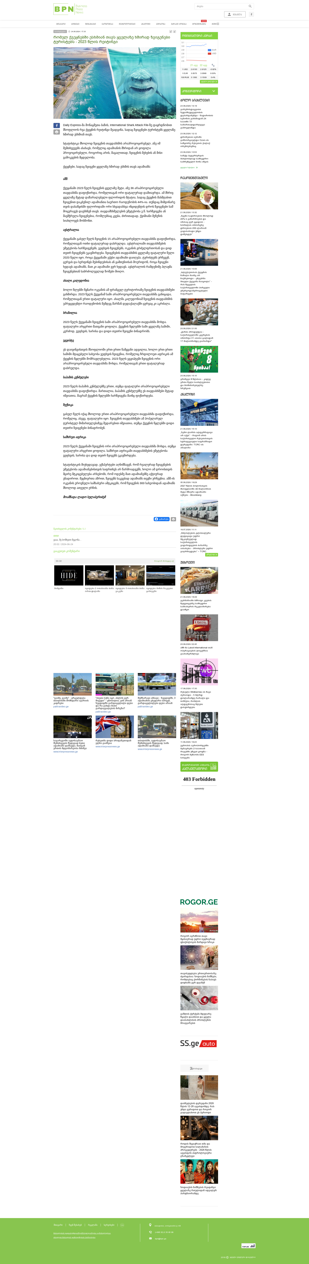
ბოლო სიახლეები (195, 100)
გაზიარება (164, 519)
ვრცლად (210, 554)
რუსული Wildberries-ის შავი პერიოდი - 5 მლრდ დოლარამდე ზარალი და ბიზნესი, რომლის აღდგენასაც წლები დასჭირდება (195, 699)
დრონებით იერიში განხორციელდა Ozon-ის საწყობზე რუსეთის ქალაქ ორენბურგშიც (195, 141)
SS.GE (59, 561)
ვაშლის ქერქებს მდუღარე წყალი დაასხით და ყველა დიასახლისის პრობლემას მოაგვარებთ (195, 1018)
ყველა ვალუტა (208, 81)
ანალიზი (187, 394)
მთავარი (58, 1225)
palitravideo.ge (61, 706)
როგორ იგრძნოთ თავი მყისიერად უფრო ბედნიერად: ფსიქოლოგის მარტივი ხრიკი (197, 939)
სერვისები (109, 1225)
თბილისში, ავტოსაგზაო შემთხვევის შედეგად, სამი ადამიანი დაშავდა (153, 743)
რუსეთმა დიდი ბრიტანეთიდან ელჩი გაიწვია (113, 741)
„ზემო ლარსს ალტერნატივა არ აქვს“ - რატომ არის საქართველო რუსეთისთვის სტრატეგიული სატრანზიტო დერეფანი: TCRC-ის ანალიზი (196, 440)
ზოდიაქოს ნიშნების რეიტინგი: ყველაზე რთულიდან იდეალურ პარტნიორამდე (198, 1190)
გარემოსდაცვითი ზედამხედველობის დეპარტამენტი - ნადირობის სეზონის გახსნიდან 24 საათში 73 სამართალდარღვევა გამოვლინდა (196, 118)
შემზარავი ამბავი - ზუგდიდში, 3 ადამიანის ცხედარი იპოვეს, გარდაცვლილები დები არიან (156, 700)
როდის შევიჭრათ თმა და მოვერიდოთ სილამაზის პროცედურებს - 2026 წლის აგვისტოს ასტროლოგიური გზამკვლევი (196, 1149)
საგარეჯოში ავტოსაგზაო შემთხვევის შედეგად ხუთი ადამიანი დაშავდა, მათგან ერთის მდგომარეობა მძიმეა (70, 744)
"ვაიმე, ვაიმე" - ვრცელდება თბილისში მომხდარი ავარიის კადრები (71, 700)
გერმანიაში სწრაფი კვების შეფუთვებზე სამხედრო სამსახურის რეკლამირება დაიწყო (195, 605)
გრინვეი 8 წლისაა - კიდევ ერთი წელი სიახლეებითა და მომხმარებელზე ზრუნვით (195, 384)
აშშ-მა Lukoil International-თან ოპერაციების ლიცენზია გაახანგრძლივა (196, 650)
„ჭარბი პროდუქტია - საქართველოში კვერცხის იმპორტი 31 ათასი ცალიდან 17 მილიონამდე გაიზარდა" (196, 336)
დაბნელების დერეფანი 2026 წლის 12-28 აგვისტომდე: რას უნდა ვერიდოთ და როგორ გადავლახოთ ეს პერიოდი (197, 1108)
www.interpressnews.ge (65, 751)
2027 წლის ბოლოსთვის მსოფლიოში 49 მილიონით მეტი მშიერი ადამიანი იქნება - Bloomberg (195, 490)
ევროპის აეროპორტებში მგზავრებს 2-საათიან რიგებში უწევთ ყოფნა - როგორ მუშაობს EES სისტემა (194, 751)
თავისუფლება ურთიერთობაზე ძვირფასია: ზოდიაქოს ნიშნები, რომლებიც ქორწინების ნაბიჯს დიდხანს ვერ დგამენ (198, 978)
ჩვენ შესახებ (75, 1225)
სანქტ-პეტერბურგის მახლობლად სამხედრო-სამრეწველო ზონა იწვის (194, 158)
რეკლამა (93, 1225)
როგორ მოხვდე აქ (164, 561)
